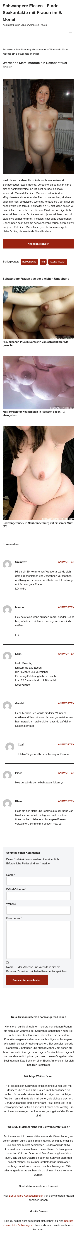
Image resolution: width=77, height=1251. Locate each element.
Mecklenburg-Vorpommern (31, 49)
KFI (43, 262)
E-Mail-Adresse (16, 889)
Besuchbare (29, 262)
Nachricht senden (38, 243)
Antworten (66, 562)
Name (10, 874)
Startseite (8, 49)
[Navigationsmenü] (70, 33)
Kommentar (14, 918)
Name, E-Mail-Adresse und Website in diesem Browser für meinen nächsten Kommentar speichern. (37, 969)
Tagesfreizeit (58, 262)
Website (11, 903)
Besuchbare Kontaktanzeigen (26, 1195)
